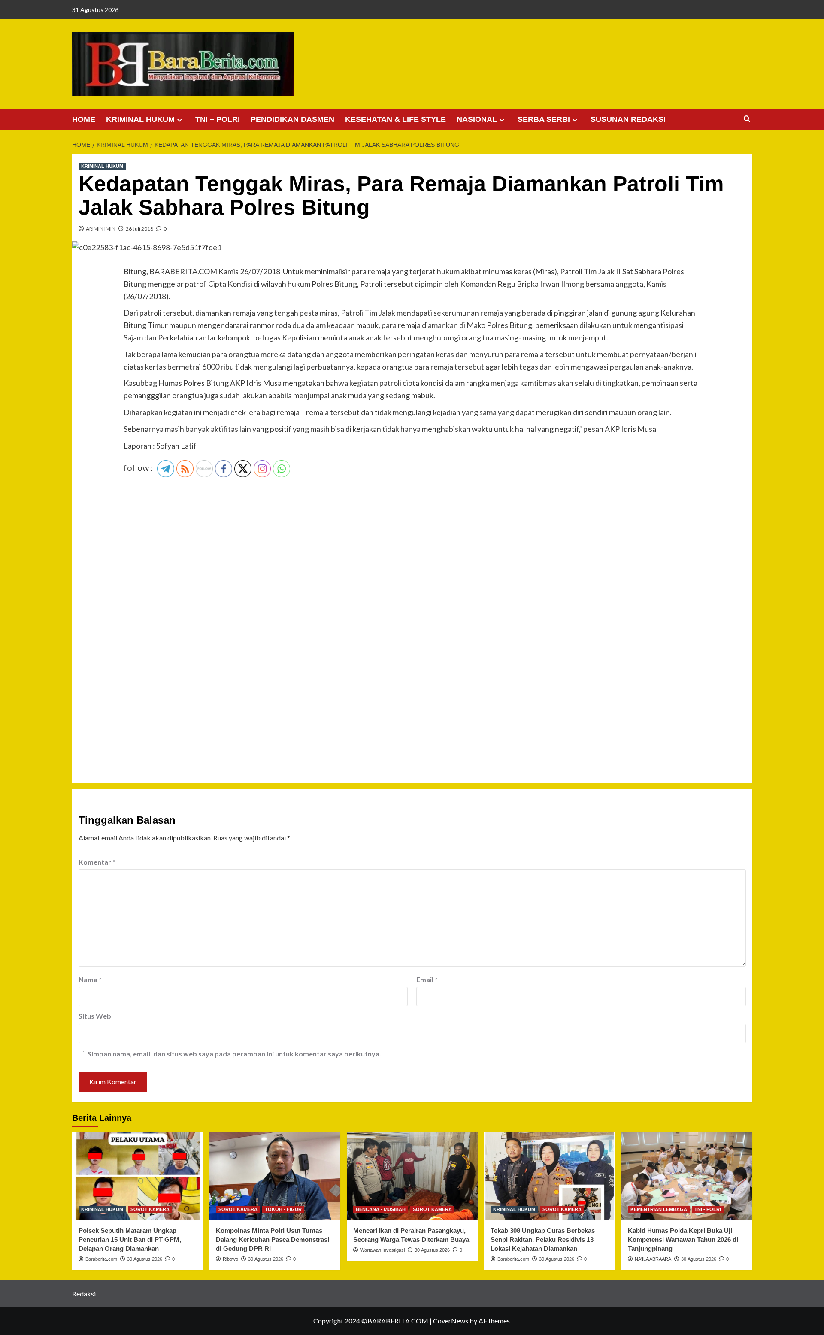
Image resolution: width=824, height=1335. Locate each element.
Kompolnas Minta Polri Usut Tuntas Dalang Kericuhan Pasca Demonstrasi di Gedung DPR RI (272, 1239)
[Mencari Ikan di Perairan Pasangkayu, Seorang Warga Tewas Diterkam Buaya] (412, 1176)
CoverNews (450, 1321)
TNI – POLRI (217, 119)
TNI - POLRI (707, 1209)
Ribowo (230, 1259)
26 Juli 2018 (139, 228)
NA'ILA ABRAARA (653, 1259)
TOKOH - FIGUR (283, 1209)
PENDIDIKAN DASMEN (292, 119)
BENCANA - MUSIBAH (381, 1209)
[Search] (747, 119)
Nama (90, 979)
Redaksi (84, 1293)
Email (427, 979)
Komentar (97, 862)
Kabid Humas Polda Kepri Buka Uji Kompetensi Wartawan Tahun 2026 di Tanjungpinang (683, 1239)
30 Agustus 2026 (144, 1259)
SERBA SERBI (544, 119)
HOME (83, 119)
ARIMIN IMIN (100, 228)
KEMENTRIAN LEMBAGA (658, 1209)
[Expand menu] (180, 120)
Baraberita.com (101, 1259)
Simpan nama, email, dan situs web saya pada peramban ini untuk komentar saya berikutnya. (234, 1054)
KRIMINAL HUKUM (140, 119)
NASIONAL (477, 119)
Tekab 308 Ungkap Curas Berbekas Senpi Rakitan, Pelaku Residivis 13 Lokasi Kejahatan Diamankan (543, 1239)
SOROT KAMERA (150, 1209)
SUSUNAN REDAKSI (628, 119)
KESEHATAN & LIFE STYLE (395, 119)
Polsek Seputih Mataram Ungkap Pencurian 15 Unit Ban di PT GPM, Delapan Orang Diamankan (130, 1239)
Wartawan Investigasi (382, 1250)
